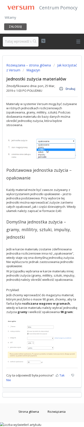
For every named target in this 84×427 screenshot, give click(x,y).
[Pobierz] (33, 214)
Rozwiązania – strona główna (29, 65)
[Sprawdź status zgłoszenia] (43, 41)
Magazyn (33, 70)
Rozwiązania (57, 411)
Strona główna (28, 411)
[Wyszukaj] (34, 41)
